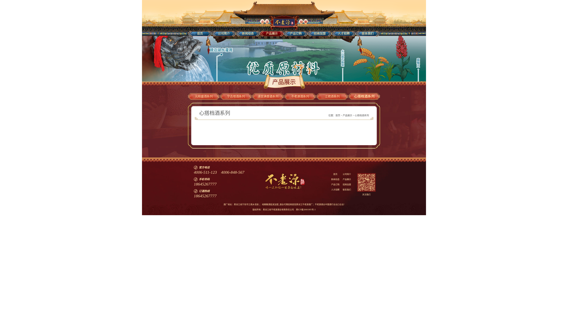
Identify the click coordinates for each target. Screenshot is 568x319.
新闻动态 (335, 179)
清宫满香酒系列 (268, 96)
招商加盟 (347, 184)
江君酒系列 (332, 96)
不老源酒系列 (300, 96)
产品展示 (347, 115)
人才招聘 (335, 190)
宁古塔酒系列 (236, 96)
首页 (337, 115)
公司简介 (347, 174)
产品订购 (335, 184)
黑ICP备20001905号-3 (306, 210)
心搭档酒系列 (364, 96)
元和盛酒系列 (204, 96)
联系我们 (347, 190)
